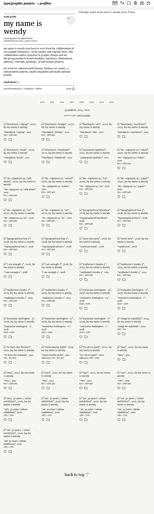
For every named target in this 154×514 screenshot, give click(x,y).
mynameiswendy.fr (13, 88)
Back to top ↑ (77, 474)
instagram (29, 88)
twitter (39, 88)
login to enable (83, 115)
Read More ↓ (12, 82)
